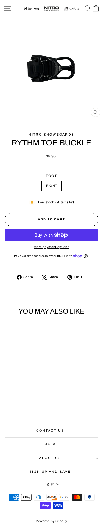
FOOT (51, 176)
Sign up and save (50, 472)
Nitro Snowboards (51, 134)
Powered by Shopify (51, 521)
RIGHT (51, 186)
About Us (50, 458)
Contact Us (50, 431)
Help (50, 444)
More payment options (51, 247)
